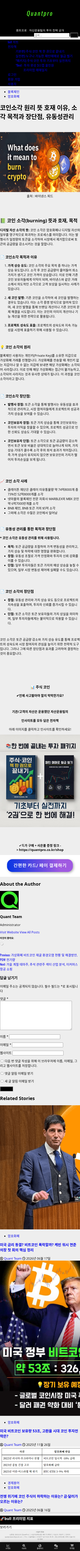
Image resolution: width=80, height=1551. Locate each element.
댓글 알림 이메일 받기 (19, 1073)
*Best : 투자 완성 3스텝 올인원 (35, 65)
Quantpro (40, 13)
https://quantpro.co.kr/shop (41, 850)
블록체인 (13, 92)
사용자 (12, 83)
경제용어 (13, 1483)
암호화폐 (13, 96)
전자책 (12, 46)
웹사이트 (6, 1053)
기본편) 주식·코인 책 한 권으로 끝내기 (40, 51)
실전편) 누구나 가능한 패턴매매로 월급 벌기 (44, 56)
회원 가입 (14, 79)
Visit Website (10, 932)
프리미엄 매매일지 (35, 70)
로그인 (12, 74)
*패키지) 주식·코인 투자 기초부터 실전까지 (43, 60)
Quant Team (11, 916)
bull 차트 (13, 42)
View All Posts (30, 932)
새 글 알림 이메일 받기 (19, 1081)
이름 (4, 1036)
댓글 (4, 999)
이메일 (5, 1045)
